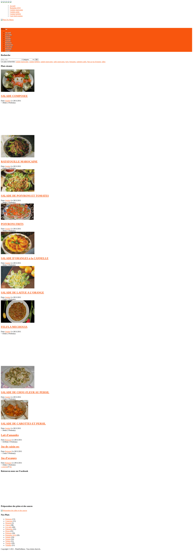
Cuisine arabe (14, 12)
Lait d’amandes (10, 435)
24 (3, 467)
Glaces (7, 37)
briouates (72, 62)
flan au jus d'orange (94, 62)
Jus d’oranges (9, 458)
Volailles (8, 545)
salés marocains (59, 62)
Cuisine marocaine (16, 10)
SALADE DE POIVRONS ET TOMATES (25, 195)
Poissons (8, 49)
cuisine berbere (34, 62)
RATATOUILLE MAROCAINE (19, 161)
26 (7, 467)
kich (66, 62)
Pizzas (7, 531)
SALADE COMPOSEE (14, 95)
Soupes (7, 51)
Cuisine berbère (15, 14)
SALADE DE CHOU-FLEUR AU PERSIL (25, 392)
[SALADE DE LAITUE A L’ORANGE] (17, 288)
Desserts (8, 523)
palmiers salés (81, 62)
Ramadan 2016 (15, 8)
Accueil (12, 6)
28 (10, 467)
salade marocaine (47, 62)
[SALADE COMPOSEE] (17, 91)
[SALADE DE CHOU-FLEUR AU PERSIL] (17, 388)
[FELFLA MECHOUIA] (17, 322)
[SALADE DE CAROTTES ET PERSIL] (14, 419)
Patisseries (9, 45)
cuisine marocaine (22, 62)
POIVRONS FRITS (12, 223)
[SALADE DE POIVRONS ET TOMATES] (17, 191)
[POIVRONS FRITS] (17, 219)
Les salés (8, 35)
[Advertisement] (27, 24)
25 (5, 467)
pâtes (103, 62)
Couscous (8, 47)
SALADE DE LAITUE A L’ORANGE (22, 292)
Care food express (16, 16)
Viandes (8, 39)
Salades (8, 41)
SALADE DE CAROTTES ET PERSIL (23, 423)
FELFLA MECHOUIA (14, 326)
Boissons (8, 43)
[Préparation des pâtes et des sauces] (14, 510)
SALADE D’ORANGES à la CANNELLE (24, 258)
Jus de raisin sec (10, 446)
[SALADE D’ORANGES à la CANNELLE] (17, 253)
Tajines (7, 541)
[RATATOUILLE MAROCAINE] (17, 157)
